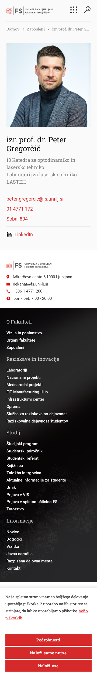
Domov (12, 29)
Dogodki (14, 539)
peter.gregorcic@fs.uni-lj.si (34, 199)
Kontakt (13, 568)
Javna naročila (19, 553)
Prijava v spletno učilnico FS (31, 501)
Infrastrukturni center (25, 399)
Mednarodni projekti (24, 384)
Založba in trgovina (23, 472)
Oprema (13, 406)
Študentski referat (22, 458)
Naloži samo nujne (48, 652)
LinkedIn (24, 234)
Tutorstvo (15, 509)
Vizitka (12, 546)
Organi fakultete (20, 340)
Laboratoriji (16, 370)
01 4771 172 (19, 209)
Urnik (11, 487)
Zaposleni (36, 29)
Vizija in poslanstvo (24, 333)
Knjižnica (14, 465)
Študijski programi (23, 443)
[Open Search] (87, 10)
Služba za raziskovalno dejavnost (36, 413)
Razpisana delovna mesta (29, 561)
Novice (12, 532)
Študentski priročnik (24, 451)
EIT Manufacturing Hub (27, 392)
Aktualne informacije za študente (36, 480)
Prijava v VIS (17, 494)
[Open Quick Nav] (73, 9)
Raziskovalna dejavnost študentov (37, 421)
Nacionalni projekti (23, 377)
